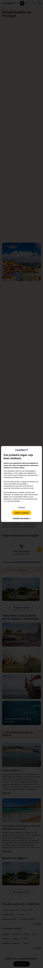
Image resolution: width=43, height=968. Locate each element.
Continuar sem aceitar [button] (21, 518)
